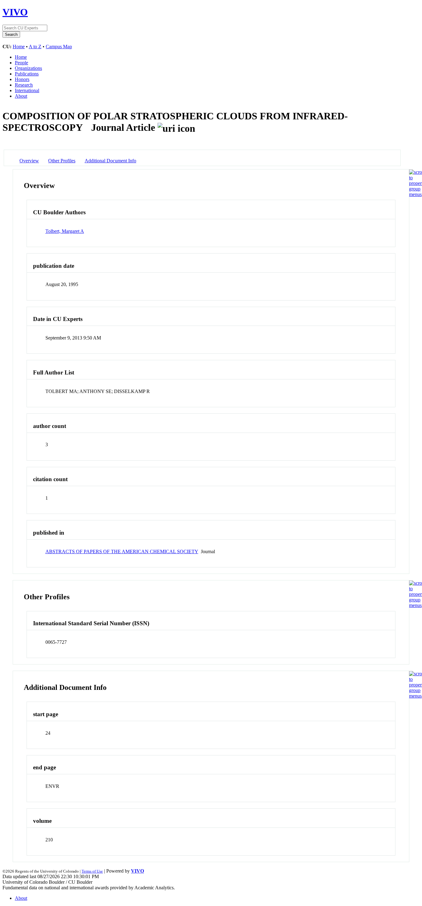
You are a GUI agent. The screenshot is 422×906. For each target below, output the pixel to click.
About (21, 96)
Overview (29, 160)
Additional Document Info (110, 160)
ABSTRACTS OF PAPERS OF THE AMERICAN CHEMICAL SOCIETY (121, 551)
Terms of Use (92, 871)
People (21, 62)
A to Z (35, 46)
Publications (27, 73)
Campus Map (59, 46)
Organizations (28, 68)
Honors (22, 79)
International (27, 90)
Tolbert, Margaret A (64, 231)
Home (19, 46)
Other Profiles (61, 160)
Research (24, 85)
